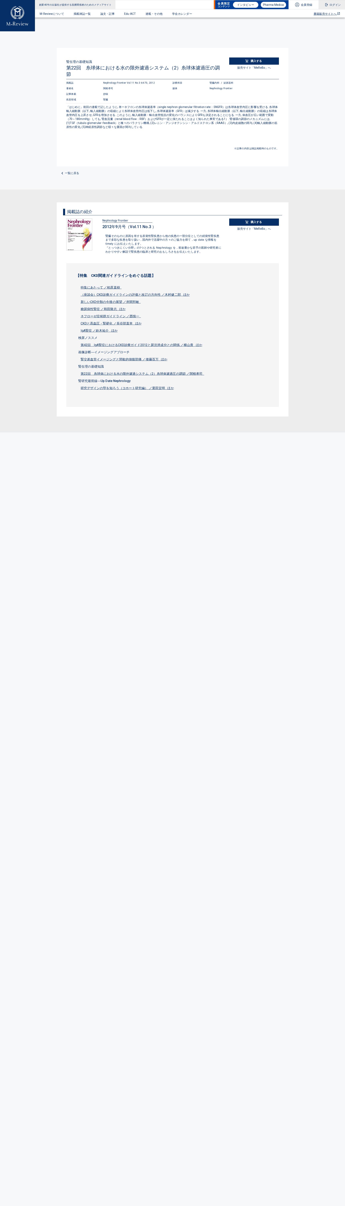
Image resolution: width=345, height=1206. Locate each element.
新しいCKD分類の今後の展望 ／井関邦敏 (111, 302)
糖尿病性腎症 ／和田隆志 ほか (103, 309)
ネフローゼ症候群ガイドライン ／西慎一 (111, 316)
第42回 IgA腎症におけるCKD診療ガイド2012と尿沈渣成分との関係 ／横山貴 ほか (141, 345)
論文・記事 (107, 13)
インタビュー (245, 4)
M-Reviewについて (52, 13)
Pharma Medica (273, 4)
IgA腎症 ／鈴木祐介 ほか (99, 330)
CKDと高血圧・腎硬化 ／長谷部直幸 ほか (111, 323)
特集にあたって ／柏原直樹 (101, 287)
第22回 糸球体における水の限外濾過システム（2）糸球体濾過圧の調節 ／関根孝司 (142, 374)
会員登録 (306, 4)
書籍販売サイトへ (325, 13)
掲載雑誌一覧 (82, 13)
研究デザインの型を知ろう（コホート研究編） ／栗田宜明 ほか (127, 388)
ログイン (335, 4)
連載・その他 (154, 13)
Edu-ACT (130, 13)
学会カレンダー (182, 13)
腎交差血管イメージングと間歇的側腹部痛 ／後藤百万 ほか (124, 359)
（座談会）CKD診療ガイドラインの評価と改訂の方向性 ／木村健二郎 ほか (135, 295)
